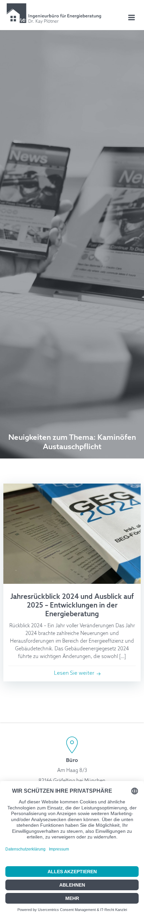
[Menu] (131, 17)
